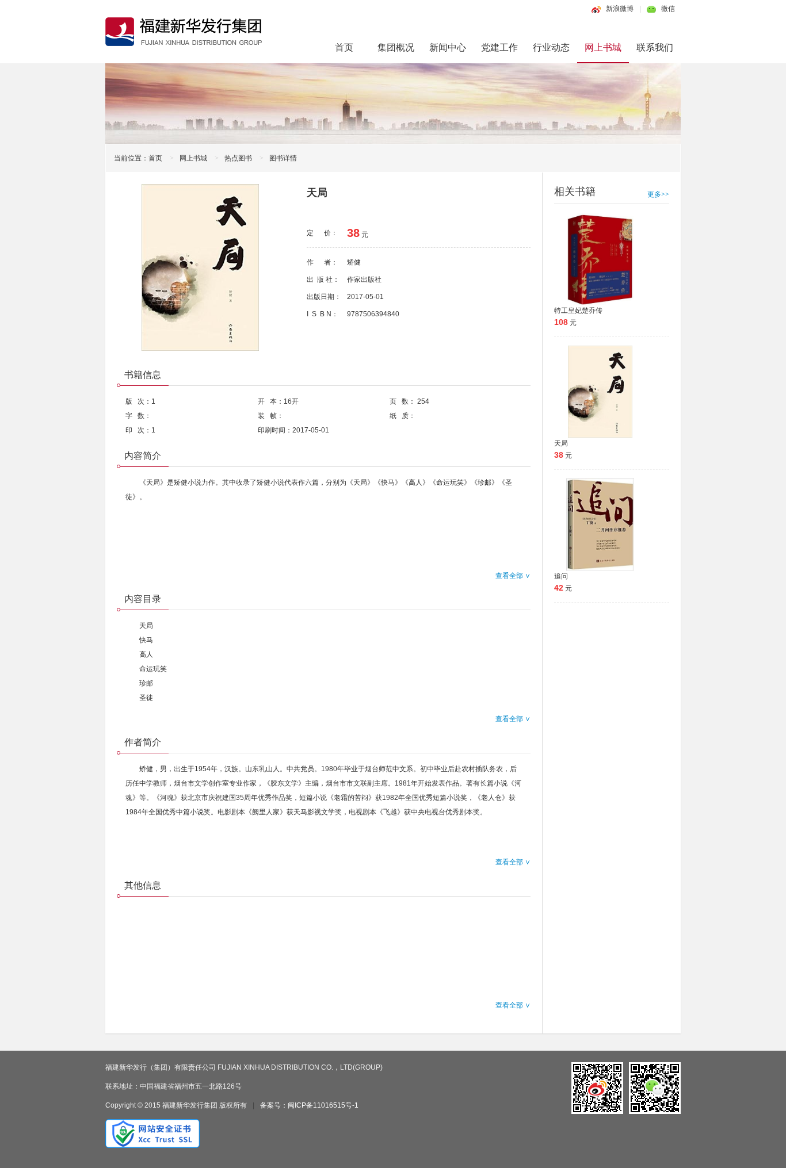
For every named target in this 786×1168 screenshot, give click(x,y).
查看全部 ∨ (513, 576)
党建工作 (499, 47)
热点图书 (238, 158)
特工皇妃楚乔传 (578, 311)
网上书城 (603, 47)
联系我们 (654, 47)
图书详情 (283, 158)
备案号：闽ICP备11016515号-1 (309, 1105)
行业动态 (551, 47)
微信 (668, 9)
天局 (561, 443)
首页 (344, 47)
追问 (561, 576)
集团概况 (395, 47)
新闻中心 (447, 47)
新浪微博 (620, 9)
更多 (658, 194)
